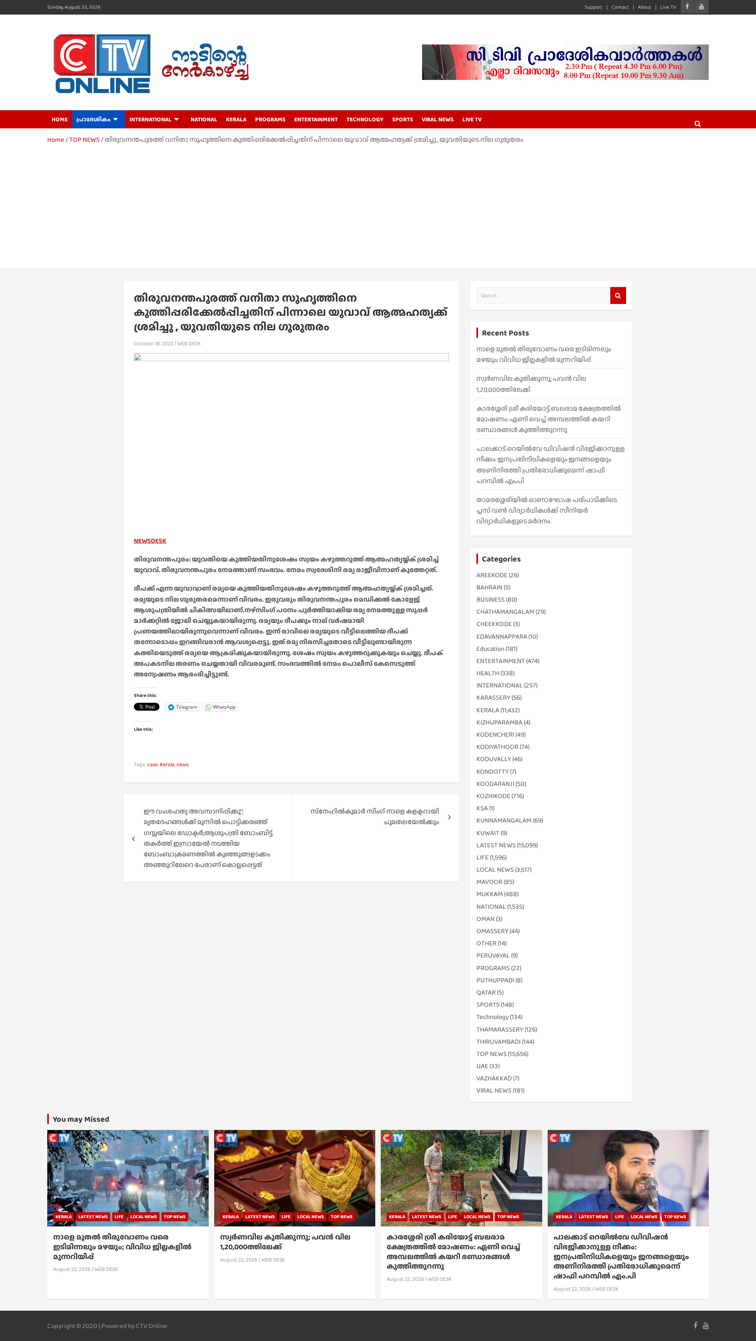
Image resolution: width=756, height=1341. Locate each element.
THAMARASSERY (499, 1029)
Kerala (167, 764)
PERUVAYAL (493, 955)
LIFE (482, 857)
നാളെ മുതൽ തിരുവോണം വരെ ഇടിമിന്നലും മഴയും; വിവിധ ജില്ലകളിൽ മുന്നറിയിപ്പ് (122, 1246)
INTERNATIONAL (151, 119)
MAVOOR (489, 882)
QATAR (486, 992)
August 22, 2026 (72, 1269)
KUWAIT (487, 833)
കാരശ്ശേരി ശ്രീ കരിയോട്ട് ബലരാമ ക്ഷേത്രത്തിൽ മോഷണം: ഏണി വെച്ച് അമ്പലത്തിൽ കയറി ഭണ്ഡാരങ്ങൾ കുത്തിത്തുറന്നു (548, 419)
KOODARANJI (495, 784)
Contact (620, 7)
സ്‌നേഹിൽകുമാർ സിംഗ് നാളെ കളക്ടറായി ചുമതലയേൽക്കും (375, 816)
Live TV (668, 7)
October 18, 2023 (153, 343)
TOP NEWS (491, 1054)
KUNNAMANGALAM (504, 820)
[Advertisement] (378, 204)
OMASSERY (492, 931)
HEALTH (487, 673)
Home (60, 119)
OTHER (486, 943)
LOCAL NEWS (495, 869)
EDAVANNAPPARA (501, 636)
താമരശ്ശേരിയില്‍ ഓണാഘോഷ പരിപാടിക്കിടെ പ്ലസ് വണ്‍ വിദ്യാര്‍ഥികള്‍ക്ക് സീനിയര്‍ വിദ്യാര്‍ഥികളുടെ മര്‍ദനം (546, 510)
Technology (492, 1017)
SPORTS (402, 119)
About (644, 7)
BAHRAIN (489, 587)
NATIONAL (204, 119)
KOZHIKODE (493, 796)
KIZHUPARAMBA (499, 722)
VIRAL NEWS (438, 119)
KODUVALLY (493, 759)
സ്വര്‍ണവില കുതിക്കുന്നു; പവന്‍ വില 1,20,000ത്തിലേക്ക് (285, 1242)
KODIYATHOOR (497, 747)
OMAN (485, 919)
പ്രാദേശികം (93, 119)
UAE (482, 1066)
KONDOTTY (492, 771)
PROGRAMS (270, 119)
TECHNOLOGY (365, 119)
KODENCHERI (495, 734)
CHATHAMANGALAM (505, 612)
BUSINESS (490, 599)
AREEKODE (492, 575)
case (152, 764)
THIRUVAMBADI (498, 1041)
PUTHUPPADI (495, 980)
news (182, 764)
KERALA (236, 119)
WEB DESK (189, 343)
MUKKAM (489, 894)
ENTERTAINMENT (316, 119)
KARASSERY (493, 697)
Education (490, 649)
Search (618, 295)
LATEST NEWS (496, 845)
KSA (482, 808)
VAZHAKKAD (494, 1078)
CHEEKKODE (494, 624)
